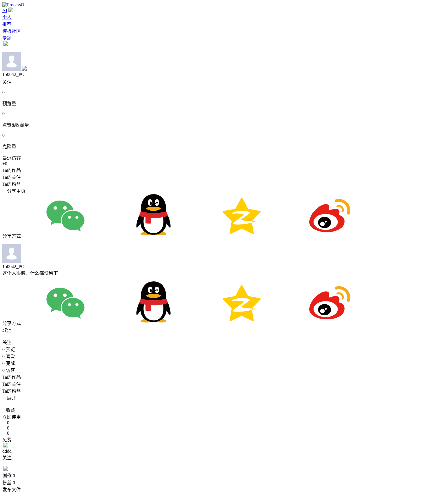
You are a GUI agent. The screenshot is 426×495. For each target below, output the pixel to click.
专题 (7, 38)
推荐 (7, 24)
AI (4, 10)
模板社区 (11, 31)
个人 (7, 17)
